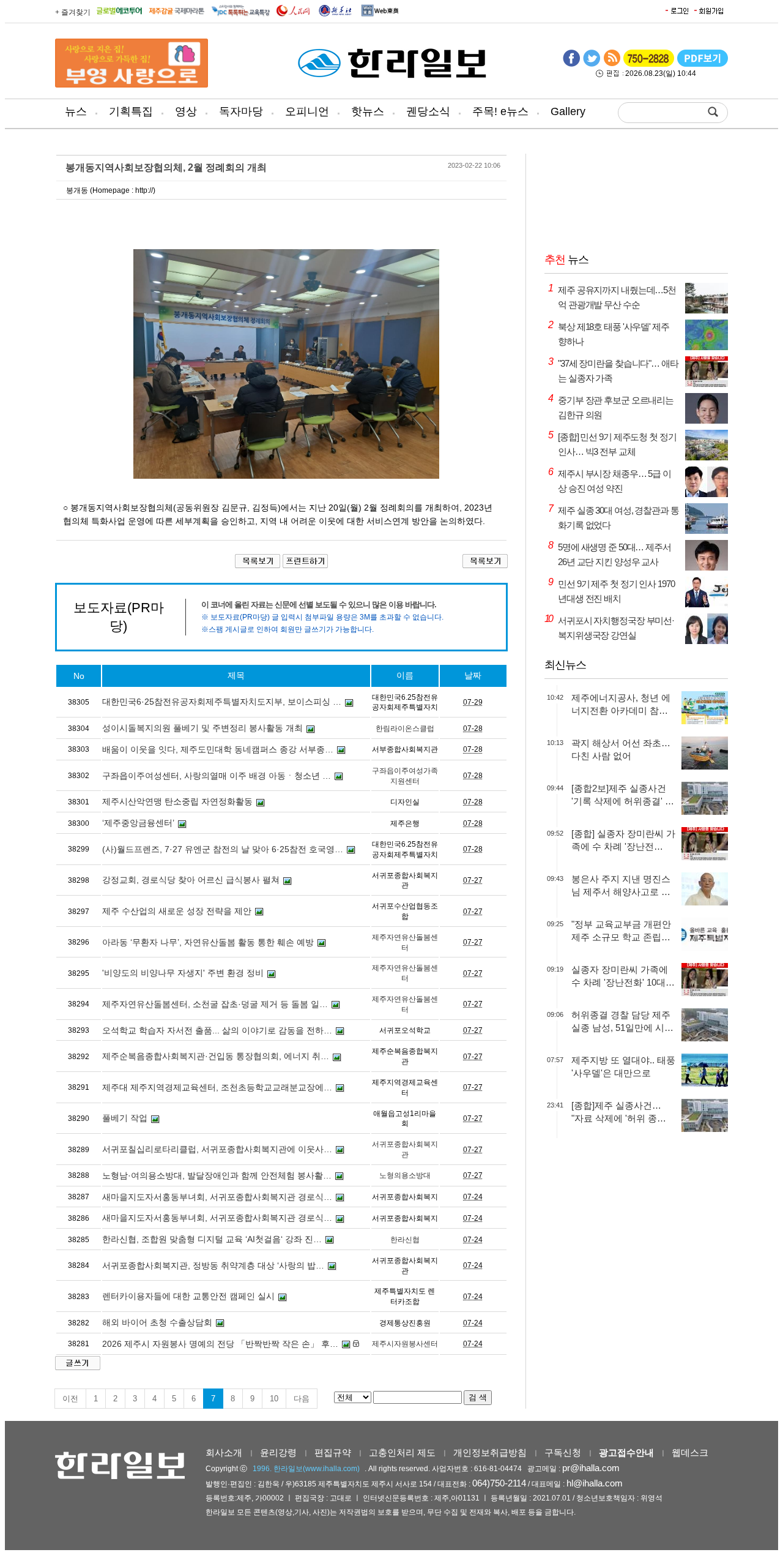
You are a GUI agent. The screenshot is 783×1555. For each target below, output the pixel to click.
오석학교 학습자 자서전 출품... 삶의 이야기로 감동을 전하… (217, 1030)
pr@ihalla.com (591, 1468)
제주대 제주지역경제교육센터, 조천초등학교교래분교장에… (217, 1087)
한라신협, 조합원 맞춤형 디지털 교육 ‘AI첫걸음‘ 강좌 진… (212, 1239)
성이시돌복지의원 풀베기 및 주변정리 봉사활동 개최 (202, 728)
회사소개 (224, 1452)
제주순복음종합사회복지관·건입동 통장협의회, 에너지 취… (215, 1056)
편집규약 (332, 1452)
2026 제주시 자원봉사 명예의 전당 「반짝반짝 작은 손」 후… (220, 1344)
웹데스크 (690, 1452)
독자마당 (241, 111)
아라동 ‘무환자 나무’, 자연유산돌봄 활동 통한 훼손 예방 (208, 942)
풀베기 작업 (124, 1118)
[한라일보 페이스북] (571, 64)
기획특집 (131, 111)
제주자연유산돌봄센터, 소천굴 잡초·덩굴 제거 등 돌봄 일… (215, 1004)
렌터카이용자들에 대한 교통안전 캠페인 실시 (188, 1296)
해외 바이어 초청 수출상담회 (157, 1322)
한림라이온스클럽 (405, 728)
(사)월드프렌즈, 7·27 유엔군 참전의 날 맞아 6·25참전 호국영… (222, 849)
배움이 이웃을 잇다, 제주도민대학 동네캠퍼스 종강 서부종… (217, 749)
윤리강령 (278, 1452)
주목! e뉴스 (500, 111)
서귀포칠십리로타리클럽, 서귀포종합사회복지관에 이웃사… (217, 1149)
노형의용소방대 (405, 1175)
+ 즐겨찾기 (73, 12)
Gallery (568, 111)
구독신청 (562, 1452)
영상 (186, 111)
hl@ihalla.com (594, 1483)
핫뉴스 (367, 111)
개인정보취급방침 (490, 1452)
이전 (70, 1398)
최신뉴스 (565, 665)
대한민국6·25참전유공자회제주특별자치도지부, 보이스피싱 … (221, 701)
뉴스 (76, 111)
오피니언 (307, 111)
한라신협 (405, 1239)
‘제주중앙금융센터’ (138, 823)
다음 (302, 1398)
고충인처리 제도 (402, 1452)
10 (274, 1398)
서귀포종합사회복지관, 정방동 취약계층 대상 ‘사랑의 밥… (213, 1265)
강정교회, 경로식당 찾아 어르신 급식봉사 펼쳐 (191, 880)
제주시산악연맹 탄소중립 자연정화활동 (177, 801)
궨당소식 (428, 111)
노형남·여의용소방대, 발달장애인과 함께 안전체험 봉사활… (217, 1175)
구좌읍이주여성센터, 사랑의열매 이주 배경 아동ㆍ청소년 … (216, 776)
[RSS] (611, 64)
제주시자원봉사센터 (405, 1344)
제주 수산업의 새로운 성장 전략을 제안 (176, 911)
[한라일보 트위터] (591, 64)
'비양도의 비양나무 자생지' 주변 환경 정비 (183, 973)
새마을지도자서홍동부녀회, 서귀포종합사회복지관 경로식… (217, 1197)
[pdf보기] (702, 64)
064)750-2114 (499, 1483)
